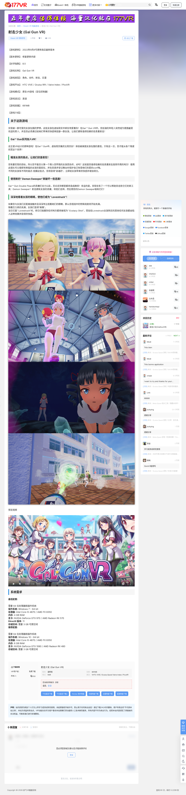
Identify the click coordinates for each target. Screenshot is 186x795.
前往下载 (130, 38)
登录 (165, 5)
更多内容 (96, 5)
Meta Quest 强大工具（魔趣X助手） (166, 403)
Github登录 (161, 233)
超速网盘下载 (122, 694)
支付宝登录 (168, 216)
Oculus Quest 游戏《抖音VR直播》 (166, 471)
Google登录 (149, 228)
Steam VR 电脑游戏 (31, 26)
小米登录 (168, 222)
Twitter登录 (149, 233)
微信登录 (148, 216)
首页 (19, 26)
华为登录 (158, 222)
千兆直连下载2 (62, 694)
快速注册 (176, 5)
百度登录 (148, 222)
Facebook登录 (162, 228)
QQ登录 (158, 216)
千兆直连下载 (47, 694)
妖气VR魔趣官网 (29, 790)
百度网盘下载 (93, 694)
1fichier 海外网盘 (78, 694)
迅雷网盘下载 (108, 694)
